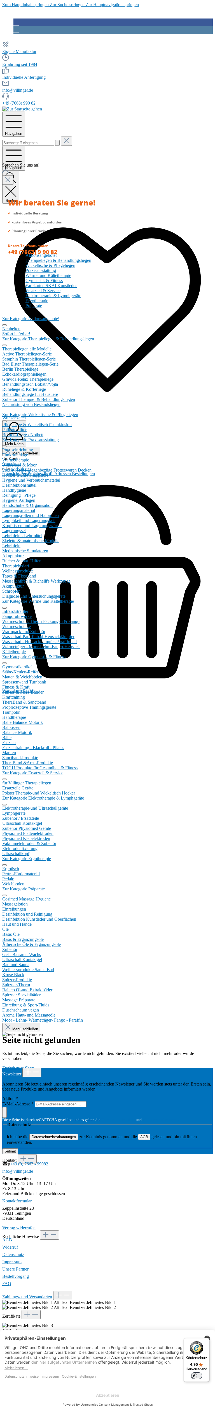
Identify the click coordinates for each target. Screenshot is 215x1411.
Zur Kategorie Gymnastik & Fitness (34, 656)
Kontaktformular (17, 1200)
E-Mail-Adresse (18, 1103)
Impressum (12, 1261)
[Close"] (7, 180)
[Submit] (4, 1112)
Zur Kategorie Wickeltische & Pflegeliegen (40, 414)
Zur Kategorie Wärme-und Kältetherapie (38, 601)
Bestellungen (83, 473)
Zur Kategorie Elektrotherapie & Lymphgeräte (43, 798)
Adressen (63, 473)
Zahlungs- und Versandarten (27, 1296)
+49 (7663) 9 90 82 (32, 252)
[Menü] (206, 1341)
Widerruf (10, 1247)
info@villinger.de (17, 90)
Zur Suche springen (68, 4)
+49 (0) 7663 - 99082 (29, 1163)
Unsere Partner (15, 1269)
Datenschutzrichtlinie (118, 1120)
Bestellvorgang (15, 1276)
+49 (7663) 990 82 (19, 103)
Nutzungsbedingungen (160, 1120)
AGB (144, 1137)
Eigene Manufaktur (19, 51)
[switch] (196, 1375)
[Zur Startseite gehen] (22, 109)
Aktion (10, 1098)
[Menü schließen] (4, 325)
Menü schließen (24, 1029)
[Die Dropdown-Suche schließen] (66, 141)
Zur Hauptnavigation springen (112, 4)
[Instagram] (16, 29)
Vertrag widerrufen (19, 1227)
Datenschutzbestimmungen (54, 1137)
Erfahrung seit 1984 (19, 64)
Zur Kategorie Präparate (23, 888)
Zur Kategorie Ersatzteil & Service (32, 772)
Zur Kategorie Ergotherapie (26, 858)
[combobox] (28, 143)
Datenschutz (13, 1254)
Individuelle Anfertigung (24, 77)
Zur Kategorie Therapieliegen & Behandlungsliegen (48, 338)
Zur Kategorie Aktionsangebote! (30, 318)
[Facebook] (16, 22)
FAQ (6, 1283)
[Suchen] (57, 143)
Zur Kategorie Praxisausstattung (30, 439)
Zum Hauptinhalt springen (26, 4)
